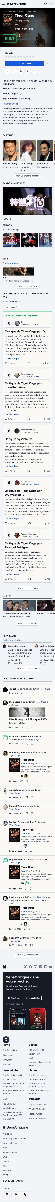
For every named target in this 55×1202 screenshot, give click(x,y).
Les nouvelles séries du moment (40, 1063)
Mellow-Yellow (16, 822)
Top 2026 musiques (38, 1104)
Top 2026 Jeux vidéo (13, 1075)
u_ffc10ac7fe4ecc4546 (21, 736)
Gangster (23, 88)
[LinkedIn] (45, 968)
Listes (7, 595)
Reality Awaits (35, 1114)
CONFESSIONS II (37, 1109)
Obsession (8, 1055)
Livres (33, 1070)
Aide (5, 1147)
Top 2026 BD (9, 1104)
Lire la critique (12, 358)
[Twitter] (25, 968)
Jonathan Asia (27, 374)
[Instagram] (35, 968)
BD (5, 1099)
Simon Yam (42, 163)
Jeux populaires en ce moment (13, 1092)
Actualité (7, 1064)
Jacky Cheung (10, 163)
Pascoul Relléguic (28, 534)
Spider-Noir (34, 1054)
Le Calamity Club (37, 1079)
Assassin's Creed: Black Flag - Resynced (14, 1085)
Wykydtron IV (27, 481)
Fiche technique (10, 103)
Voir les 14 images (11, 229)
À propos (7, 1134)
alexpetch (14, 790)
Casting (8, 135)
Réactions (9, 635)
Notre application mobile (14, 1138)
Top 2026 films (10, 1050)
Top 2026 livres (36, 1075)
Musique (34, 1099)
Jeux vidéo (10, 1070)
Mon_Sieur (14, 702)
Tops (6, 258)
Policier (32, 88)
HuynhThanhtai (17, 859)
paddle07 (14, 938)
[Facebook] (30, 968)
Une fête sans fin (11, 1108)
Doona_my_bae (17, 752)
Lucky (31, 1058)
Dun (22, 322)
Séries (33, 1045)
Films (16, 11)
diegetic (13, 689)
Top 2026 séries (36, 1049)
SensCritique (7, 11)
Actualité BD (9, 1119)
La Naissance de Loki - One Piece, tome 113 (14, 1113)
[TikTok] (40, 968)
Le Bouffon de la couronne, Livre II (37, 1085)
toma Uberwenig (28, 430)
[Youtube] (50, 968)
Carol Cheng (26, 163)
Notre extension (10, 1143)
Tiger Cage (31, 11)
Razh (11, 897)
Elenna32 (14, 806)
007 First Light (9, 1079)
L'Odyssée (7, 1059)
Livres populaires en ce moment (40, 1092)
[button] (51, 4)
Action (22, 11)
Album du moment (38, 1118)
